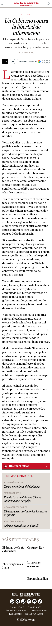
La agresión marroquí (34, 564)
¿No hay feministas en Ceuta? (21, 525)
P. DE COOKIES (15, 614)
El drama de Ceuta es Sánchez (13, 549)
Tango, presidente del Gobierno (22, 486)
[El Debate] (26, 3)
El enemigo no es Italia (12, 566)
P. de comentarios (34, 614)
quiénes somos (17, 607)
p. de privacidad (38, 611)
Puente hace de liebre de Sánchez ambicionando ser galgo (23, 499)
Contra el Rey (35, 547)
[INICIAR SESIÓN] (48, 3)
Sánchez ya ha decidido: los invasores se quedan (25, 513)
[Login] (48, 3)
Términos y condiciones (16, 611)
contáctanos (34, 607)
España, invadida (37, 578)
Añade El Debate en (28, 61)
